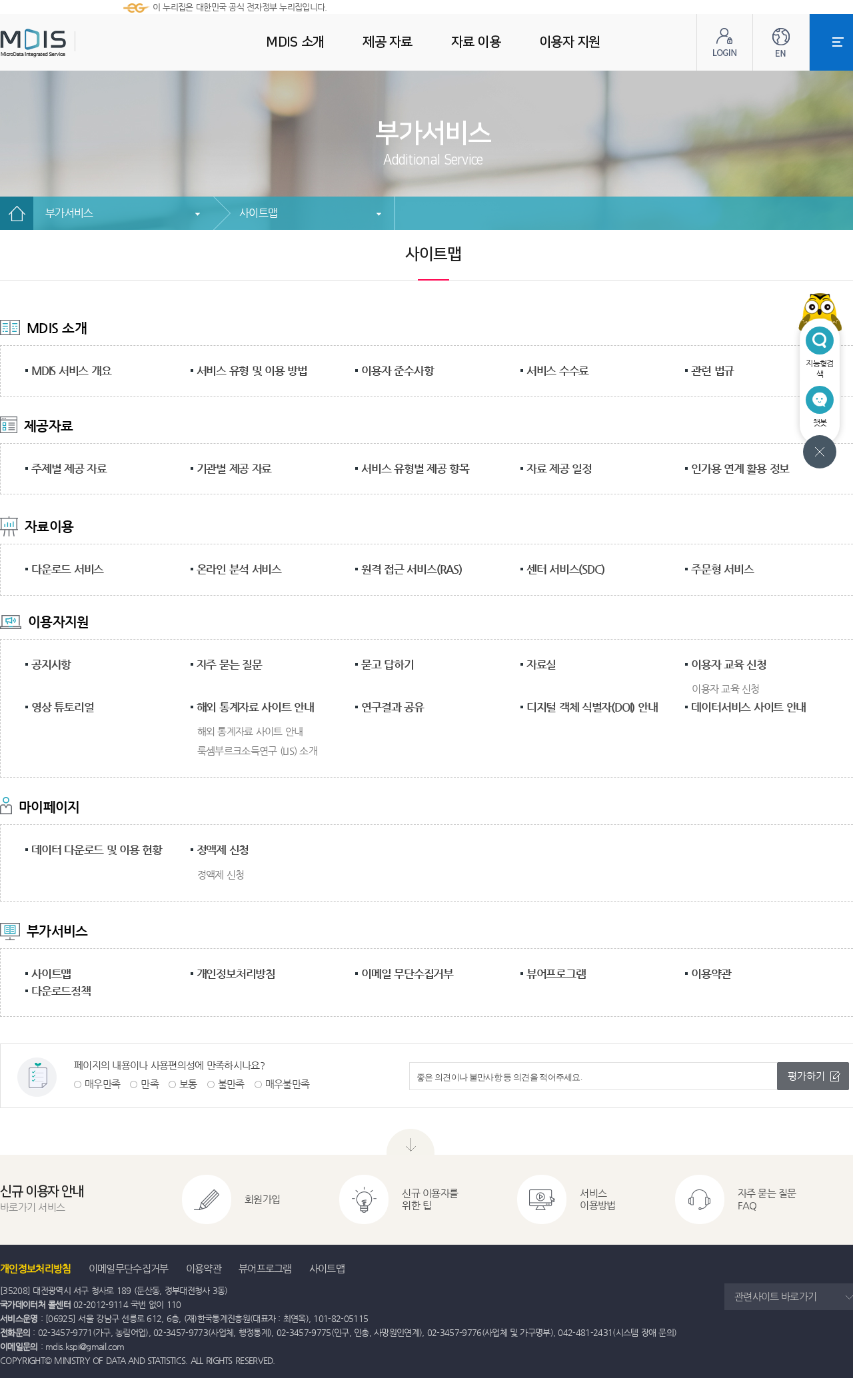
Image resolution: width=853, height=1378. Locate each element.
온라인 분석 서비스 (239, 569)
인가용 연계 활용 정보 (740, 468)
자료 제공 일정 (559, 468)
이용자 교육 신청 (728, 664)
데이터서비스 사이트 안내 (748, 707)
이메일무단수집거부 (129, 1268)
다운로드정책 (61, 991)
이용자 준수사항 (397, 370)
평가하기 (806, 1075)
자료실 (541, 664)
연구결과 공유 (392, 707)
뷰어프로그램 (556, 973)
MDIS (66, 43)
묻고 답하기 (387, 664)
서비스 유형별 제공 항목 (415, 468)
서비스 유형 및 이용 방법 (252, 370)
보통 (188, 1083)
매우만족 (102, 1083)
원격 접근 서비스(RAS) (411, 569)
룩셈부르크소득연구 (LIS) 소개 (257, 750)
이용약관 (710, 973)
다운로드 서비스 (67, 569)
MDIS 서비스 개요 (71, 370)
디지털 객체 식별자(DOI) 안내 (592, 707)
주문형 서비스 (722, 569)
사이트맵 (258, 213)
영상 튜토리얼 (62, 707)
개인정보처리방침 (236, 973)
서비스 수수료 (557, 370)
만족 (150, 1083)
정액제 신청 (223, 849)
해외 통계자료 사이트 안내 (255, 707)
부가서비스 (69, 213)
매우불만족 (287, 1083)
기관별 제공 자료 (234, 468)
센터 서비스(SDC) (565, 569)
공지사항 (51, 664)
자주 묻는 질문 (229, 664)
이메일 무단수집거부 (407, 973)
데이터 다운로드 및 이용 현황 (96, 849)
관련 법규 (712, 370)
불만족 (231, 1083)
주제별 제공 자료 (69, 468)
